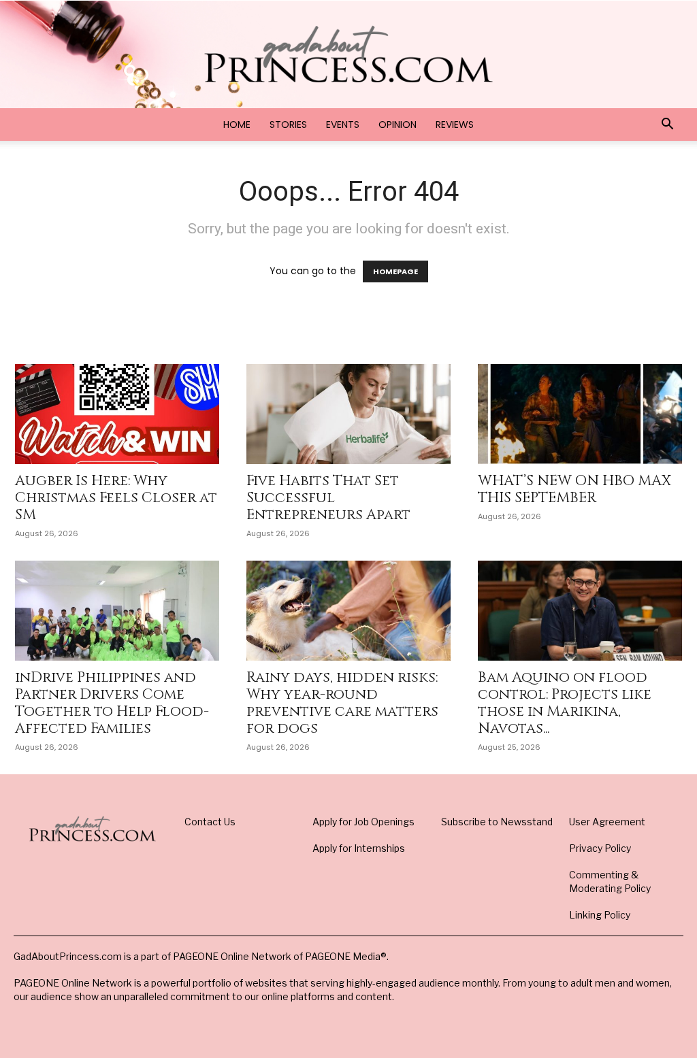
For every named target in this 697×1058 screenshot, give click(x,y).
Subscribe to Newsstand (497, 821)
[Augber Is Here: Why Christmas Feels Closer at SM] (117, 414)
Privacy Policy (600, 848)
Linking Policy (599, 915)
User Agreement (607, 821)
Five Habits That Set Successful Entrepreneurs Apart (328, 498)
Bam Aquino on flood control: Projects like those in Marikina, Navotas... (564, 703)
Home (236, 124)
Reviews (455, 124)
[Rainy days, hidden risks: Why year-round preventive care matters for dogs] (348, 611)
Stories (288, 124)
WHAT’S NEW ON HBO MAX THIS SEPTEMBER (574, 490)
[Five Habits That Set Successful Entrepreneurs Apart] (348, 414)
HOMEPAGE (395, 271)
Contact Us (210, 821)
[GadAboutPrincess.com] (348, 54)
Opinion (397, 124)
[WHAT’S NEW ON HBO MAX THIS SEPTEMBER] (580, 414)
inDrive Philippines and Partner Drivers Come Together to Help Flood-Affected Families (112, 703)
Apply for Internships (358, 848)
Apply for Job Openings (363, 821)
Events (342, 124)
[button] (667, 125)
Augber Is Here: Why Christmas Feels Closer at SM (116, 498)
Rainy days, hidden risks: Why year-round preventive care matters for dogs (342, 703)
